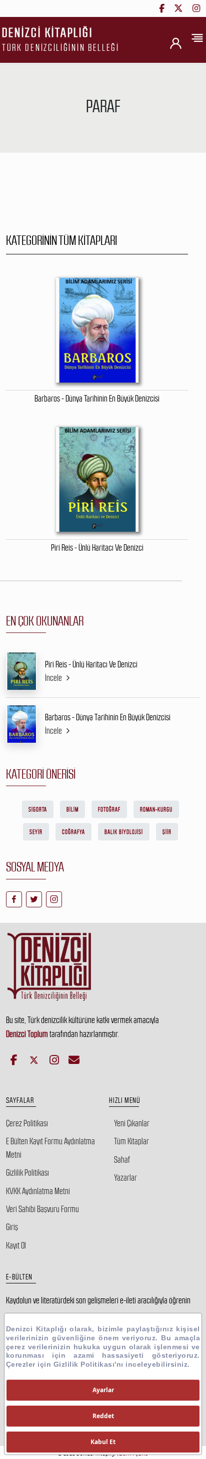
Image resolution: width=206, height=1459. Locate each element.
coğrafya (73, 832)
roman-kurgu (156, 809)
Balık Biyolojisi (123, 832)
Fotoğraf (109, 809)
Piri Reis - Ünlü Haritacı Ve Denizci (91, 664)
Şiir (167, 832)
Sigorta (37, 809)
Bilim (72, 809)
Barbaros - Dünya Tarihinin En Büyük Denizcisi (107, 717)
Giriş (12, 1227)
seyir (36, 832)
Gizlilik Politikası (27, 1173)
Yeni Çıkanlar (132, 1123)
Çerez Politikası (27, 1123)
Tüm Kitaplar (131, 1141)
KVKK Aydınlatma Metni (38, 1191)
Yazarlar (125, 1178)
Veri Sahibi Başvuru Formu (42, 1209)
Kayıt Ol (16, 1246)
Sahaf (122, 1160)
